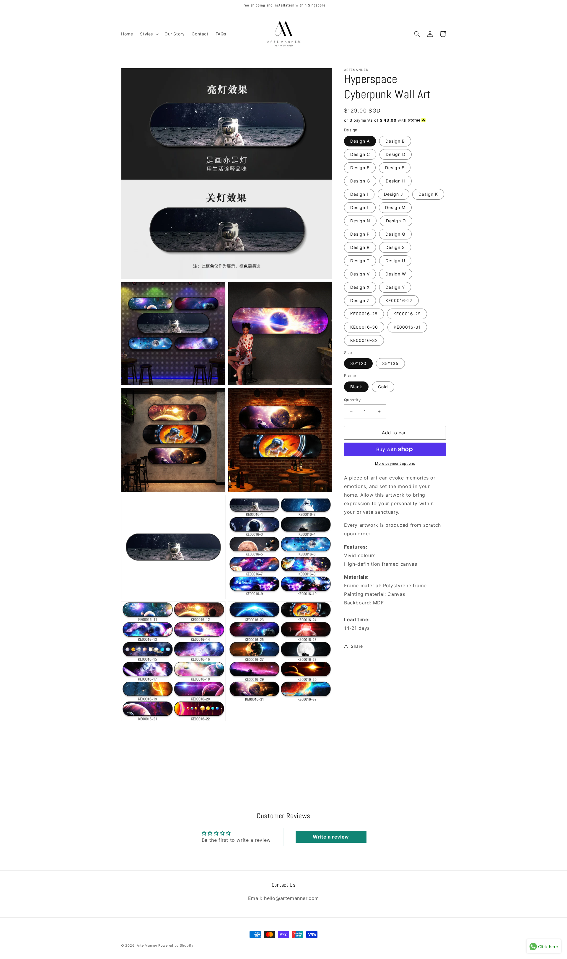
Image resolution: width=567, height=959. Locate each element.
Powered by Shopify (175, 945)
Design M (395, 207)
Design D (395, 154)
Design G (360, 180)
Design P (360, 234)
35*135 (390, 363)
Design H (395, 180)
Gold (383, 386)
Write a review (331, 837)
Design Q (395, 234)
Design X (360, 287)
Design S (395, 247)
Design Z (360, 300)
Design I (359, 194)
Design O (396, 220)
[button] (148, 34)
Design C (360, 154)
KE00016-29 (407, 313)
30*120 (358, 363)
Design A (360, 140)
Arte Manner (147, 945)
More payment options (395, 463)
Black (356, 386)
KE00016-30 (364, 327)
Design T (360, 260)
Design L (359, 207)
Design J (393, 194)
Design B (395, 140)
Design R (360, 247)
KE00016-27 (399, 300)
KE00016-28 (364, 313)
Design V (360, 273)
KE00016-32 (364, 340)
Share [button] (357, 646)
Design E (359, 167)
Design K (428, 194)
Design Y (395, 287)
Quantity (352, 399)
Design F (394, 167)
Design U (395, 260)
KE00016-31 (407, 327)
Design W (395, 273)
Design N (360, 220)
